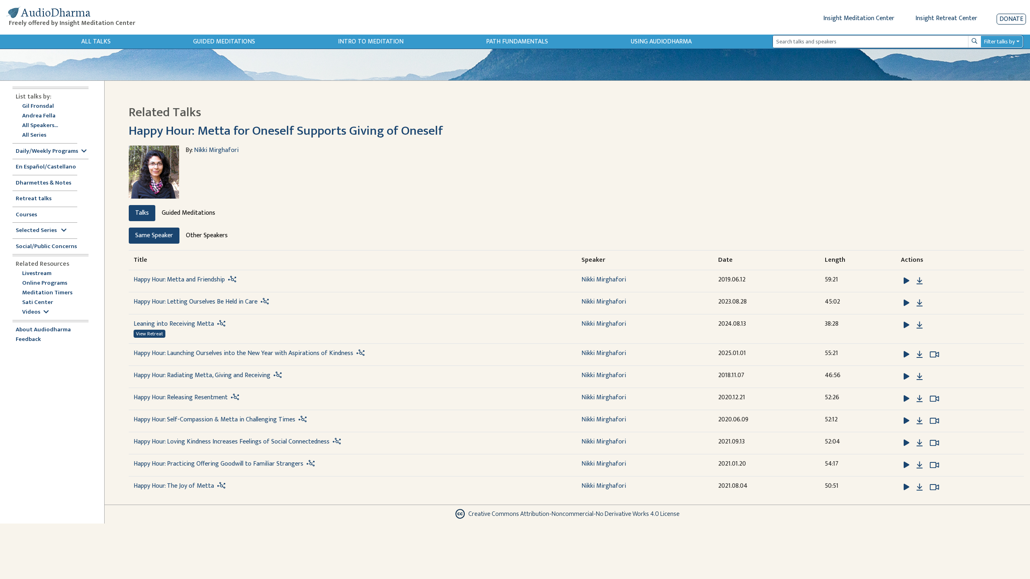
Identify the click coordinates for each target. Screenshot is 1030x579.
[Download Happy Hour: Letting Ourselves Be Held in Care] (919, 303)
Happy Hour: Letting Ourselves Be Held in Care (196, 301)
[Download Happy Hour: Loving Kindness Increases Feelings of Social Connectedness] (919, 443)
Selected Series (37, 230)
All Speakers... (40, 125)
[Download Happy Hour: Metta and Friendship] (919, 281)
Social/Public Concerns (46, 246)
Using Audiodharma (661, 41)
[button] (907, 280)
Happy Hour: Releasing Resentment (181, 397)
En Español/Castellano (46, 167)
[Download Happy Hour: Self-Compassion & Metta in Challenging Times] (919, 421)
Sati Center (37, 302)
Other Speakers (207, 235)
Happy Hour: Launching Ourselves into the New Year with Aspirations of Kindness (243, 353)
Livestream (37, 273)
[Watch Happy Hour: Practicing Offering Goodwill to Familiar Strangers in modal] (934, 465)
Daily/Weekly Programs (47, 151)
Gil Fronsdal (38, 106)
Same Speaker (154, 235)
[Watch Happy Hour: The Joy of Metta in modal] (934, 487)
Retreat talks (34, 198)
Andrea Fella (39, 116)
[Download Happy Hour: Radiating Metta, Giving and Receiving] (919, 377)
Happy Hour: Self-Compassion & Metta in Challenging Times (214, 419)
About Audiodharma (43, 330)
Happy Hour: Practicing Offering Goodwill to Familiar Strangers (218, 463)
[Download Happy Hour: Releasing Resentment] (919, 399)
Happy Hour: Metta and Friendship (179, 279)
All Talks (96, 41)
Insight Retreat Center (946, 18)
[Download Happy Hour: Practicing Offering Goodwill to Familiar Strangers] (919, 465)
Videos (31, 312)
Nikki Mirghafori (216, 150)
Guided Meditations (224, 41)
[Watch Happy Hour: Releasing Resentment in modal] (934, 398)
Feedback (28, 339)
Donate (1011, 19)
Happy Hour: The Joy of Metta (174, 485)
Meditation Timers (47, 293)
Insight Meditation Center (858, 18)
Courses (26, 215)
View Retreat (149, 334)
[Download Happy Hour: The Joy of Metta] (919, 487)
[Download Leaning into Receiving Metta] (919, 325)
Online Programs (44, 283)
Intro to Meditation (371, 41)
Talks (142, 212)
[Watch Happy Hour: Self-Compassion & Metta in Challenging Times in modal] (934, 421)
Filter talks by (999, 41)
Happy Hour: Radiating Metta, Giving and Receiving (202, 375)
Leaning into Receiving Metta (174, 323)
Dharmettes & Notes (43, 183)
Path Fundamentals (517, 41)
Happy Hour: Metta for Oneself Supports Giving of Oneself (286, 131)
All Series (34, 135)
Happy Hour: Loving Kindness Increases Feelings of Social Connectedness (232, 441)
